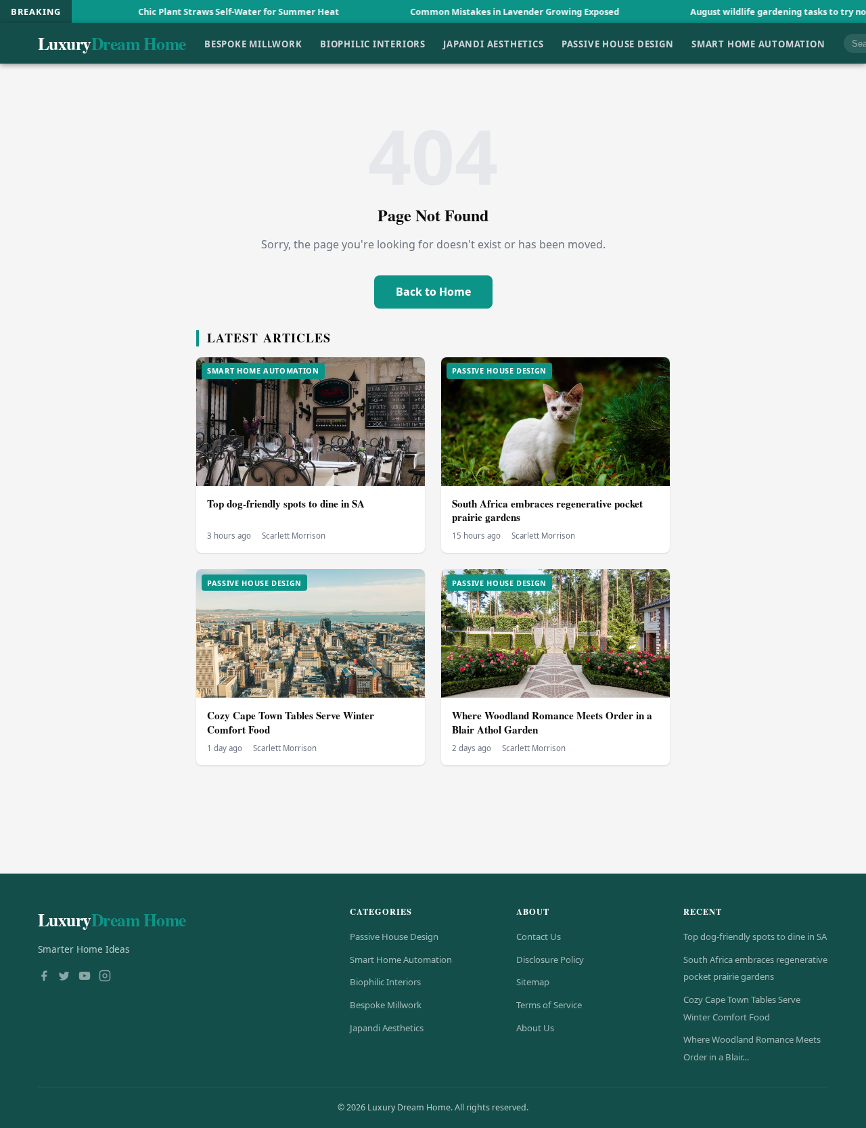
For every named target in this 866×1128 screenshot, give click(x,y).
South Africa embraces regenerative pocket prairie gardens (547, 510)
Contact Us (538, 936)
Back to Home (433, 291)
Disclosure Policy (550, 959)
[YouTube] (84, 977)
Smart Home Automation (758, 43)
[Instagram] (105, 977)
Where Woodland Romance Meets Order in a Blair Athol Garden (552, 722)
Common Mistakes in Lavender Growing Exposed (473, 11)
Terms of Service (549, 1005)
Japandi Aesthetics (493, 43)
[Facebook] (44, 977)
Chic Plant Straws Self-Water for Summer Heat (197, 11)
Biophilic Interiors (373, 43)
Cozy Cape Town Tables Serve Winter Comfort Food (290, 722)
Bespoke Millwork (253, 43)
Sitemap (532, 982)
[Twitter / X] (64, 977)
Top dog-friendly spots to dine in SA (286, 503)
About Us (535, 1028)
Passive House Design (618, 43)
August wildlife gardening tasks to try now (740, 11)
